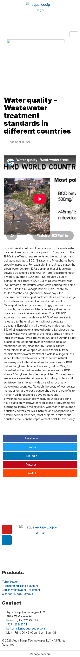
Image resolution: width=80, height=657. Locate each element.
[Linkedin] (7, 540)
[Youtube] (7, 529)
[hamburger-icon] (73, 34)
